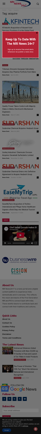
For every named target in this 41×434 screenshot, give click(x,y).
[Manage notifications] (35, 429)
